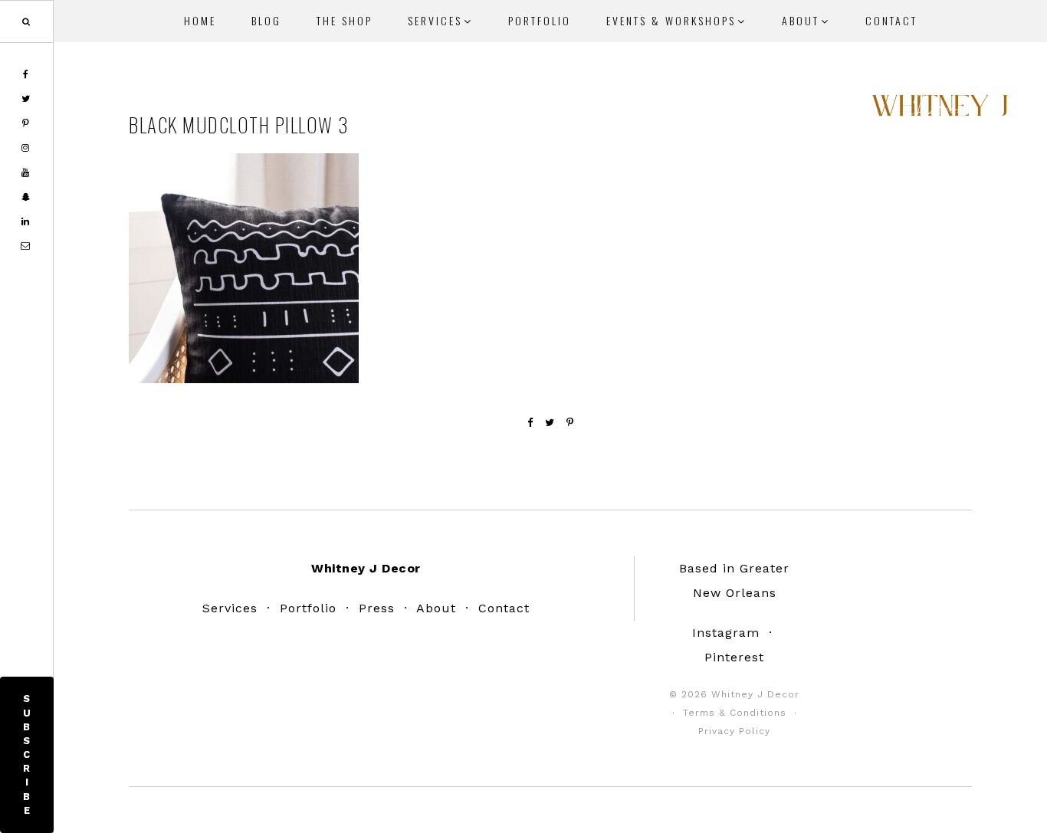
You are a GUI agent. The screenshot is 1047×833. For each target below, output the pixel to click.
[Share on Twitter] (550, 422)
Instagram (726, 632)
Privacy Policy (734, 731)
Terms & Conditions (734, 712)
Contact (504, 608)
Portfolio (308, 608)
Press (377, 608)
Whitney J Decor (939, 111)
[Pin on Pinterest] (570, 422)
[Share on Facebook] (530, 422)
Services (230, 608)
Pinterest (734, 657)
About (436, 608)
